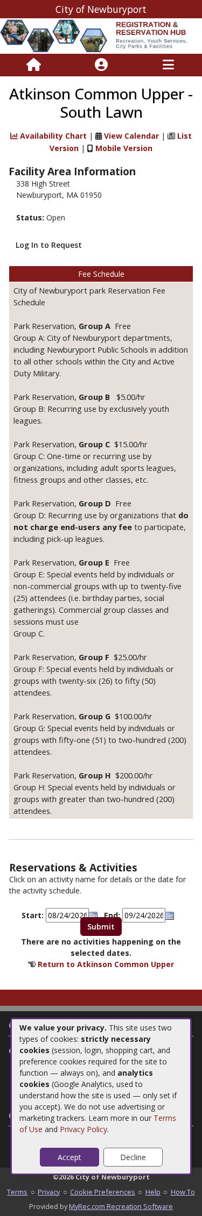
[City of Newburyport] (101, 35)
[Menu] (168, 65)
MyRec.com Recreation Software (121, 1206)
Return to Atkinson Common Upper (106, 964)
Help (153, 1192)
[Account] (101, 65)
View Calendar (131, 136)
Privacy (49, 1192)
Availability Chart (52, 136)
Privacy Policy (83, 1129)
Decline (133, 1157)
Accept (69, 1157)
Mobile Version (123, 148)
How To (183, 1192)
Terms (17, 1192)
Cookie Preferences (102, 1192)
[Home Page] (33, 65)
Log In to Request (49, 245)
